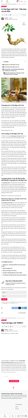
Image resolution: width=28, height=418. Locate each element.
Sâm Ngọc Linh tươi (16, 136)
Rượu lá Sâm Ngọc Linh (7, 268)
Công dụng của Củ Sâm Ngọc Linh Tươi (11, 64)
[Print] (10, 15)
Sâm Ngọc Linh (6, 182)
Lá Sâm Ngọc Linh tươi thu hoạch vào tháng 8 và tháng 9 (15, 275)
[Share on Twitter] (6, 15)
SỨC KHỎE (4, 6)
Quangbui (6, 17)
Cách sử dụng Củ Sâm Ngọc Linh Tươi (11, 66)
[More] (12, 326)
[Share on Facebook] (4, 15)
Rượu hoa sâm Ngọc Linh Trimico (10, 270)
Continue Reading (14, 381)
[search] (19, 1)
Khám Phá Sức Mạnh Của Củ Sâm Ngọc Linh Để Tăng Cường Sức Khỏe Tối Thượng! (14, 73)
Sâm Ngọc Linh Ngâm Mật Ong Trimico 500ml (12, 272)
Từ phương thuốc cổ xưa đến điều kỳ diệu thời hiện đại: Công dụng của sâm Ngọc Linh (13, 70)
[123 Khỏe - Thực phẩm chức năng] (7, 1)
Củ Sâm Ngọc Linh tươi (6, 202)
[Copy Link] (8, 15)
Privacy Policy (5, 303)
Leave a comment (22, 312)
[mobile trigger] (2, 1)
